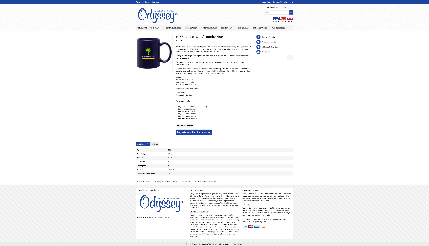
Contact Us (213, 182)
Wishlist (284, 7)
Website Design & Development (218, 244)
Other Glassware (209, 28)
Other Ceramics (260, 28)
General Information (144, 182)
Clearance (142, 28)
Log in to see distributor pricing (194, 132)
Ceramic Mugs (227, 28)
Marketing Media (200, 182)
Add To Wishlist (186, 126)
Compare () (275, 7)
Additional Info (142, 144)
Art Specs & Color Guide (182, 182)
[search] (291, 12)
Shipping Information (162, 182)
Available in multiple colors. (210, 51)
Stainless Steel (278, 28)
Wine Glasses (155, 28)
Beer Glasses (191, 28)
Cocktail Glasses (173, 28)
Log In (266, 7)
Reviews (155, 144)
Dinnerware (243, 28)
